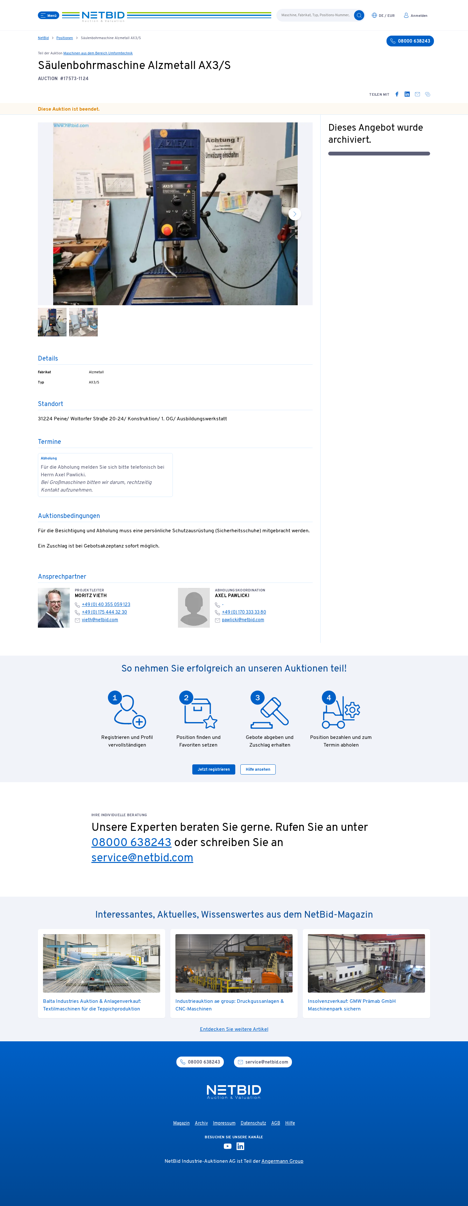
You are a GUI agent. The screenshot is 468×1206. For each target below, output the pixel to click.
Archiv (201, 1123)
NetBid (43, 38)
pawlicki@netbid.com (243, 620)
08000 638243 (131, 843)
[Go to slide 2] (83, 322)
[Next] (294, 214)
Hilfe (290, 1123)
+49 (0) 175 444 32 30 (104, 612)
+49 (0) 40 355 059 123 (106, 605)
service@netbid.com (142, 858)
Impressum (224, 1123)
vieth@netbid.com (100, 620)
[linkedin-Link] (240, 1146)
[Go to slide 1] (52, 322)
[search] (359, 15)
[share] (427, 94)
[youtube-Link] (227, 1146)
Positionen (64, 38)
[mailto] (417, 94)
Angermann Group (282, 1161)
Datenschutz (253, 1123)
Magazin (181, 1123)
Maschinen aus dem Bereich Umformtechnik (98, 53)
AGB (275, 1123)
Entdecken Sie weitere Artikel (234, 1029)
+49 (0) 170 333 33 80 (244, 612)
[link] (397, 94)
